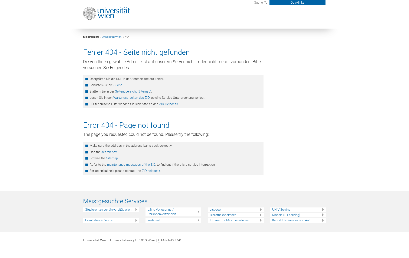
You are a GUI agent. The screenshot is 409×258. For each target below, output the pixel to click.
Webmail (154, 220)
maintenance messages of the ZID (131, 165)
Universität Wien (112, 36)
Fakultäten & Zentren (99, 220)
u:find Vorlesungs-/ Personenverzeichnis (162, 212)
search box (109, 152)
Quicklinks (297, 2)
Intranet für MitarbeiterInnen (229, 220)
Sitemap (112, 158)
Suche (259, 2)
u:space (215, 210)
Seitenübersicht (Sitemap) (133, 91)
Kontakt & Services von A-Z (291, 220)
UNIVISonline (281, 210)
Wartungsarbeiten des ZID (131, 98)
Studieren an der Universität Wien (108, 210)
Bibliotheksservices (223, 215)
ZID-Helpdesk (168, 104)
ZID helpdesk (151, 171)
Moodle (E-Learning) (286, 215)
